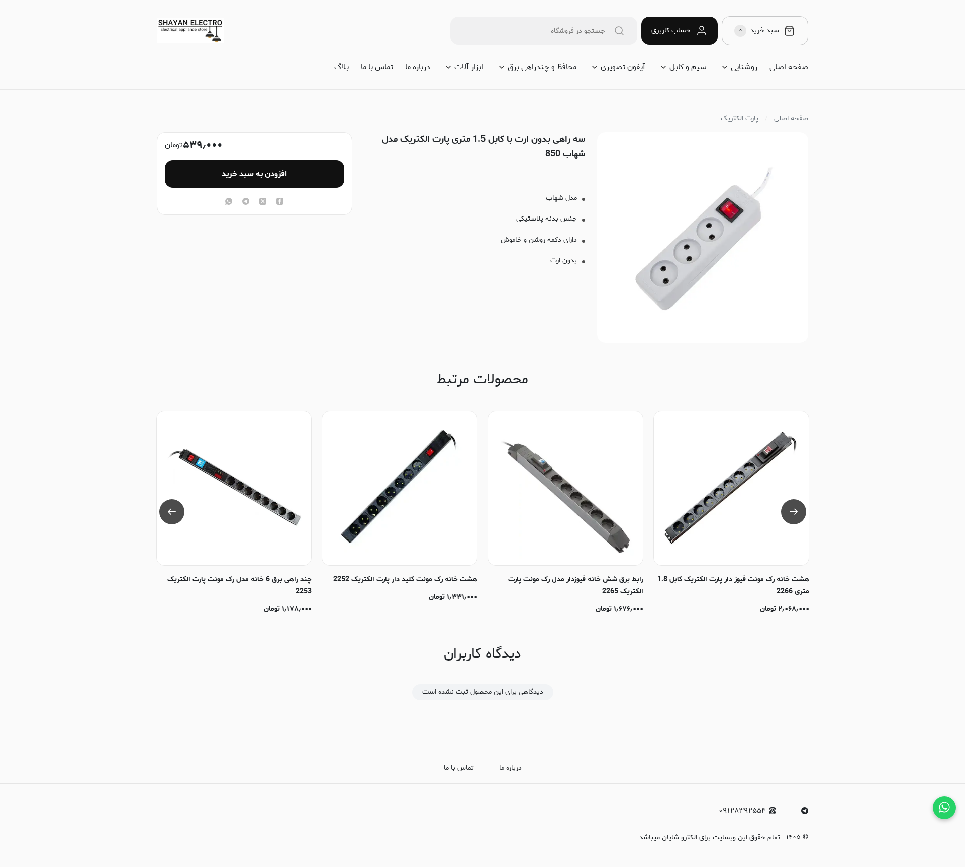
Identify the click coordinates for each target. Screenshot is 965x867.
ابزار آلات (469, 67)
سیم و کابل (688, 67)
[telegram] (245, 202)
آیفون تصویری (623, 67)
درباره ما (417, 67)
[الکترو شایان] (190, 30)
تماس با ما (377, 67)
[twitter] (262, 202)
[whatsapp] (228, 202)
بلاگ (341, 67)
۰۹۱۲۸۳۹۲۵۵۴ (742, 811)
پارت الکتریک (739, 118)
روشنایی (744, 67)
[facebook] (279, 202)
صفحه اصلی (788, 67)
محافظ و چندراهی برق (542, 67)
